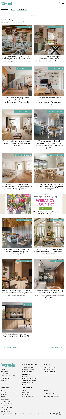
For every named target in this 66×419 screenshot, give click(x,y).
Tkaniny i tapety (6, 411)
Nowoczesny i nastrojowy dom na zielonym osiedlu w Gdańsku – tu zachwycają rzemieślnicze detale (16, 100)
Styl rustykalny (24, 27)
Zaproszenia (26, 398)
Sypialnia (4, 398)
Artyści (24, 390)
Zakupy (46, 387)
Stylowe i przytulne (55, 27)
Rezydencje (26, 375)
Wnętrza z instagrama (29, 378)
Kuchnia (27, 304)
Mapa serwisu (5, 379)
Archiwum (4, 371)
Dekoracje (4, 405)
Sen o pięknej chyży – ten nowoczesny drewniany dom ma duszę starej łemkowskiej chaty (17, 252)
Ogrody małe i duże (50, 367)
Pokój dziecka (5, 400)
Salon (3, 390)
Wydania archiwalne (52, 396)
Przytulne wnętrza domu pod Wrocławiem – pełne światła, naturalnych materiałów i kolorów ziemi (49, 59)
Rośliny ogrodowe (49, 371)
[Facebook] (54, 414)
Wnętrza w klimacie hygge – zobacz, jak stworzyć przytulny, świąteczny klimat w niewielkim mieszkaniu (17, 293)
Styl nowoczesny (24, 68)
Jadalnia (4, 394)
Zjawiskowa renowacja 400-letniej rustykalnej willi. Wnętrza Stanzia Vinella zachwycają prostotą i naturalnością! (17, 59)
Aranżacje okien (6, 407)
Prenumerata (49, 393)
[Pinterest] (57, 414)
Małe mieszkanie (24, 261)
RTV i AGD (4, 409)
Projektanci (26, 392)
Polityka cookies (6, 377)
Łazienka (4, 396)
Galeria (47, 390)
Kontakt (4, 382)
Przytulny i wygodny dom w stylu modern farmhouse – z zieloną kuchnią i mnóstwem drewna (49, 252)
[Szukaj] (59, 3)
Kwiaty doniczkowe (50, 373)
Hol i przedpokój (6, 401)
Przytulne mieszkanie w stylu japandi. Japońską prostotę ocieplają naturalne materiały (17, 143)
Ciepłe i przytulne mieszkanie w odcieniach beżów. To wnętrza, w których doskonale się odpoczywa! (17, 187)
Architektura (26, 384)
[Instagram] (51, 414)
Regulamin (4, 373)
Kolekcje (25, 394)
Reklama (4, 380)
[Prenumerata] (60, 414)
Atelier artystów (27, 382)
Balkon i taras (48, 369)
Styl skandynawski (56, 68)
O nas (3, 369)
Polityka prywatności (8, 375)
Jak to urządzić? (6, 403)
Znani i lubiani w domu (29, 380)
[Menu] (63, 3)
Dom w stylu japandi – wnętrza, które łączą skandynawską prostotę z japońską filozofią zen (49, 187)
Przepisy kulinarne (28, 396)
